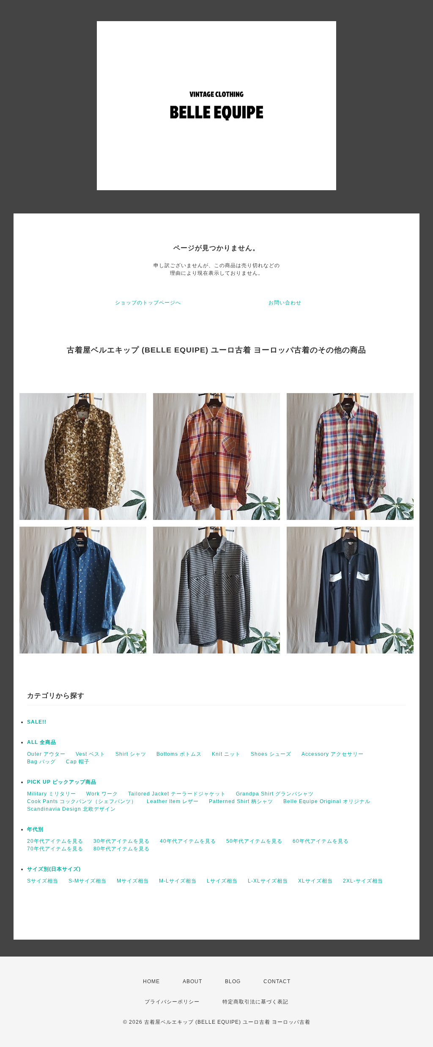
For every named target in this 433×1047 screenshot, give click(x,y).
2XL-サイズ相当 (363, 881)
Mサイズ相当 (133, 881)
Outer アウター (46, 754)
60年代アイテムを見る (321, 841)
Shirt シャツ (130, 754)
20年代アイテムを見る (55, 841)
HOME (151, 981)
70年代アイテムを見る (55, 849)
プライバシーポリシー (172, 1002)
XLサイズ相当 (315, 881)
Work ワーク (102, 794)
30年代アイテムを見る (121, 841)
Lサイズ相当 (222, 881)
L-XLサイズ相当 (268, 881)
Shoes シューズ (271, 754)
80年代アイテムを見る (121, 849)
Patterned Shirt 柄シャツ (241, 801)
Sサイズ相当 (42, 881)
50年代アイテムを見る (254, 841)
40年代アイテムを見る (188, 841)
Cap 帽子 (78, 762)
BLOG (233, 981)
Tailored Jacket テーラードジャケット (177, 794)
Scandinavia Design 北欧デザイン (71, 809)
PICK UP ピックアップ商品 (61, 782)
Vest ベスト (90, 754)
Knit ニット (226, 754)
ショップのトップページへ (148, 303)
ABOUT (192, 981)
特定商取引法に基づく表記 (255, 1002)
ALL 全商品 (41, 742)
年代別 (35, 829)
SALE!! (37, 722)
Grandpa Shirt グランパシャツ (275, 794)
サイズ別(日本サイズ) (54, 869)
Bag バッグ (41, 762)
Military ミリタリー (51, 794)
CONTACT (276, 981)
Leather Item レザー (173, 801)
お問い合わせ (285, 303)
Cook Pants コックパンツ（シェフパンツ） (82, 801)
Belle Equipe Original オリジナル (326, 801)
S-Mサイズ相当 (88, 881)
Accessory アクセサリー (332, 754)
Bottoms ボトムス (179, 754)
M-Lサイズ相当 (178, 881)
